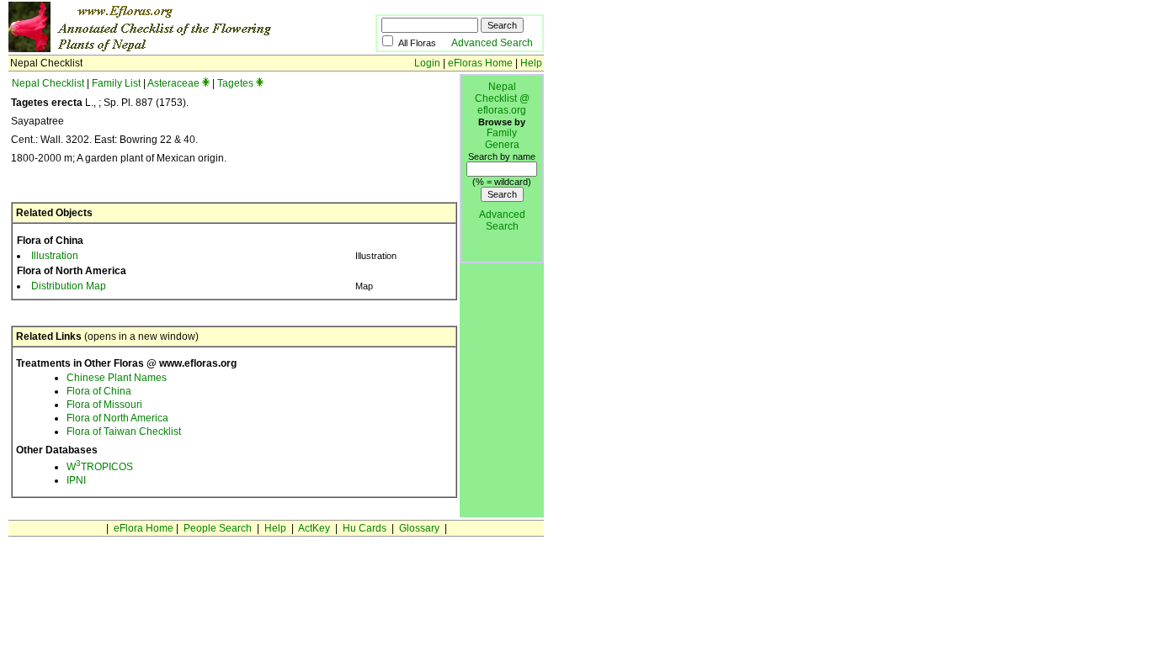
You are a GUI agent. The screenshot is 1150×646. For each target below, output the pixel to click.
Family (502, 133)
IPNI (76, 480)
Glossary (419, 528)
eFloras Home (480, 63)
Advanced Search (492, 43)
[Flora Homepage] (166, 49)
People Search (218, 528)
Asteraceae (173, 83)
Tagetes (235, 83)
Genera (502, 145)
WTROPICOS (100, 467)
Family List (116, 83)
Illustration (54, 256)
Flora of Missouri (104, 404)
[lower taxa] (206, 83)
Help (531, 63)
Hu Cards (364, 528)
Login (427, 63)
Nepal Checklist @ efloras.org (502, 98)
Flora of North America (117, 418)
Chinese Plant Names (117, 378)
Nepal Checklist (48, 83)
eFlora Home (143, 528)
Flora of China (99, 391)
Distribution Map (68, 286)
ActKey (314, 528)
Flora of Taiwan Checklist (124, 431)
